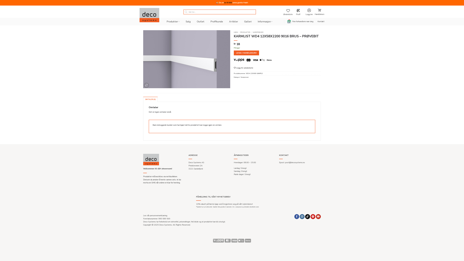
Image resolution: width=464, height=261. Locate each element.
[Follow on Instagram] (302, 216)
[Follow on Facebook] (296, 216)
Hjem (236, 32)
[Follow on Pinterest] (313, 216)
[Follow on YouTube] (318, 216)
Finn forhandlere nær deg (302, 21)
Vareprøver (258, 32)
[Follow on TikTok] (307, 216)
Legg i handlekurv (246, 53)
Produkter (172, 21)
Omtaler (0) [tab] (150, 99)
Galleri (248, 21)
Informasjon (264, 21)
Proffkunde (216, 21)
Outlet (200, 21)
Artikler (233, 21)
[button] (309, 12)
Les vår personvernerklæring (155, 215)
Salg (188, 21)
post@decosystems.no (295, 162)
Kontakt (321, 21)
